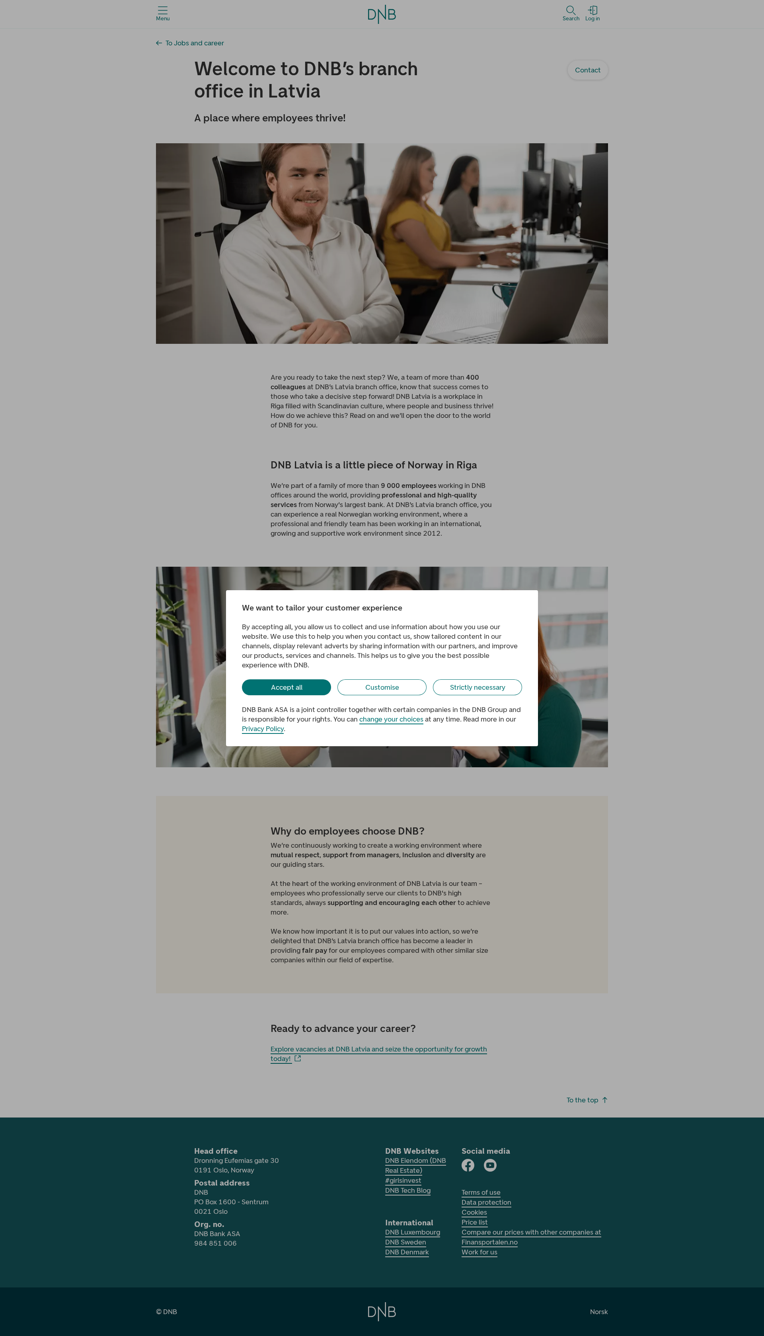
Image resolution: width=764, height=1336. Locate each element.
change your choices (391, 719)
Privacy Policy (263, 728)
